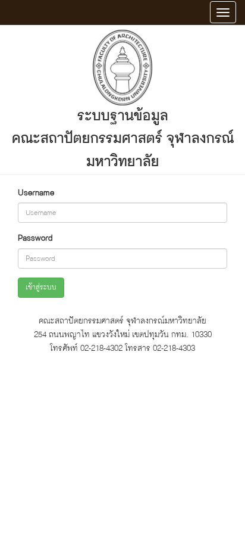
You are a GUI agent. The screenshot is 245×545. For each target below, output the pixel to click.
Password (35, 238)
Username (36, 192)
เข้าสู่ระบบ (41, 287)
